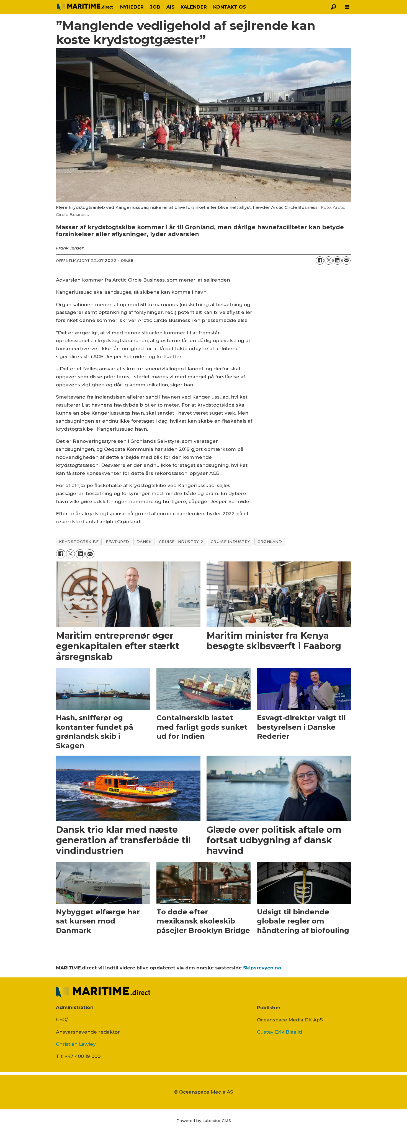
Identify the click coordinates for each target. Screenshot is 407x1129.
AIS (170, 7)
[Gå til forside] (85, 7)
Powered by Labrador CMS (203, 1120)
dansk (144, 541)
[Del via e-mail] (346, 260)
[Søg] (333, 7)
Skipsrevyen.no (262, 968)
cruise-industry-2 (181, 541)
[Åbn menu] (347, 7)
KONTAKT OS (229, 7)
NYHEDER (132, 7)
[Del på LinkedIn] (337, 260)
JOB (155, 7)
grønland (269, 541)
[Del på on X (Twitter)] (328, 260)
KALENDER (194, 7)
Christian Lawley (76, 1044)
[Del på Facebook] (320, 260)
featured (117, 541)
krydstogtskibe (79, 541)
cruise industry (230, 541)
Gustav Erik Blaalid (279, 1032)
